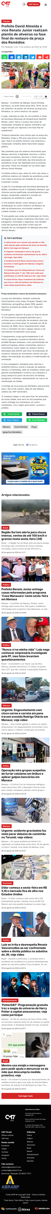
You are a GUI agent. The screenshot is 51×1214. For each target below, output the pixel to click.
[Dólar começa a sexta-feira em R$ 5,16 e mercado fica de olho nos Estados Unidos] (25, 867)
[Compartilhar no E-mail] (39, 56)
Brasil (5, 528)
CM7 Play (5, 1138)
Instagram (5, 1155)
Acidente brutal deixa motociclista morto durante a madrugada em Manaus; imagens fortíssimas (23, 264)
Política (6, 585)
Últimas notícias (7, 1135)
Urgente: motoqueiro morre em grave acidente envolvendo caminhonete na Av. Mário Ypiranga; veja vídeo (25, 254)
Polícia (6, 766)
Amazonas (31, 1145)
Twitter (4, 1149)
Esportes (30, 1161)
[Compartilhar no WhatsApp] (4, 56)
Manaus (6, 427)
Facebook (5, 1146)
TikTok (4, 1158)
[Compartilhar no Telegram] (18, 56)
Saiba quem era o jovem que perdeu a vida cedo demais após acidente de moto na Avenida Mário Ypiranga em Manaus (25, 245)
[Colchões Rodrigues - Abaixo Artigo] (25, 468)
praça (34, 427)
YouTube (4, 1152)
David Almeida (20, 427)
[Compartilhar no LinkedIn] (25, 56)
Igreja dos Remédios (12, 432)
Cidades (6, 21)
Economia (7, 883)
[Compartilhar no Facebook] (11, 56)
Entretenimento (10, 1000)
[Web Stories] (24, 4)
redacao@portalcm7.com (11, 1167)
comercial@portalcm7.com (11, 1170)
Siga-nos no (18, 445)
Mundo (29, 1151)
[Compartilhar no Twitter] (32, 56)
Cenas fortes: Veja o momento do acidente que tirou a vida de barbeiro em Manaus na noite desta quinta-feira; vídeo (24, 282)
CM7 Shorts (33, 4)
